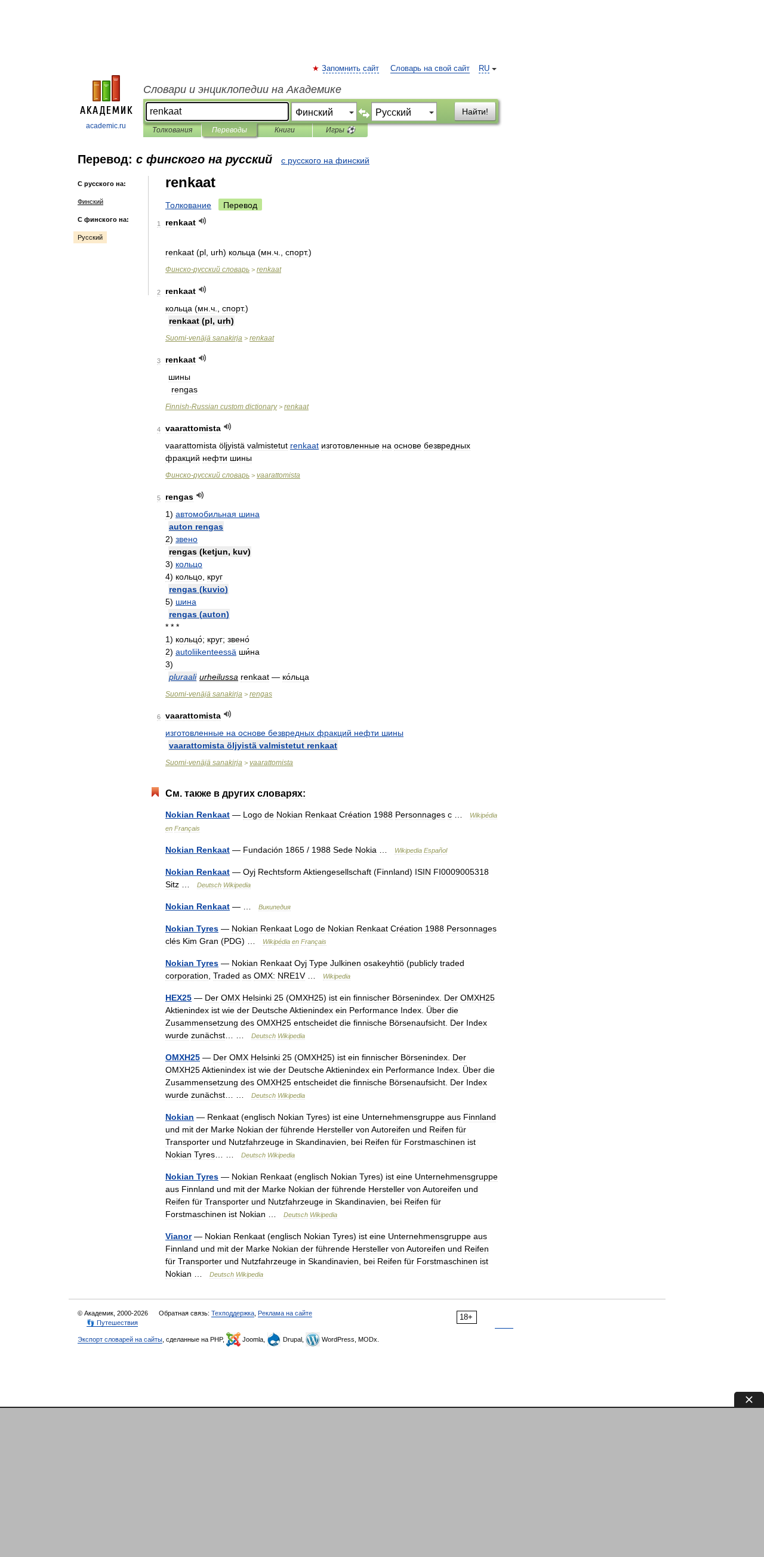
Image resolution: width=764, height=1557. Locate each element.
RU (484, 68)
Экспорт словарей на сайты (120, 1339)
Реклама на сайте (285, 1313)
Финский (90, 201)
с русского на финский (325, 160)
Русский (90, 237)
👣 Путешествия (112, 1322)
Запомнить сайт (351, 68)
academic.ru (106, 126)
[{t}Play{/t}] (202, 220)
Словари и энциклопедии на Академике (242, 89)
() (198, 589)
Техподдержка (232, 1313)
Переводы (229, 130)
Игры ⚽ (340, 130)
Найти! (475, 111)
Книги (285, 130)
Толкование (188, 205)
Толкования (172, 130)
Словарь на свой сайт (430, 68)
